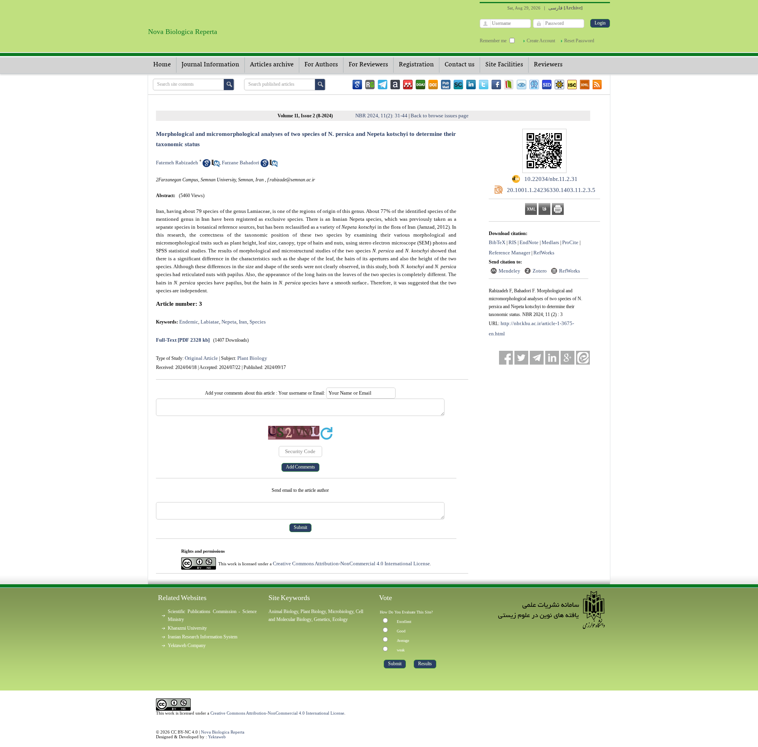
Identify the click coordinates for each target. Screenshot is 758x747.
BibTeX (497, 242)
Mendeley (509, 271)
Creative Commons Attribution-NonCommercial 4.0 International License (351, 563)
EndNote (529, 242)
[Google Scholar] (357, 84)
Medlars (550, 242)
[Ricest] (559, 84)
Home (162, 64)
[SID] (547, 84)
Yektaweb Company (187, 645)
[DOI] (433, 84)
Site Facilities (504, 64)
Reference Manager (509, 253)
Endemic (188, 322)
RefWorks (543, 253)
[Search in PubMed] (216, 165)
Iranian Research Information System (202, 637)
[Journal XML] (584, 84)
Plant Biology (252, 358)
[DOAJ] (420, 84)
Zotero (540, 271)
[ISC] (572, 84)
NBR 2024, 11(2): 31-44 (381, 116)
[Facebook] (496, 84)
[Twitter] (483, 84)
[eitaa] (583, 358)
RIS (512, 242)
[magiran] (509, 84)
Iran (243, 322)
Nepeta (228, 322)
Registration (416, 64)
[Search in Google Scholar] (206, 165)
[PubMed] (445, 84)
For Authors (321, 64)
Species (258, 322)
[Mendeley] (408, 84)
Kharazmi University (187, 628)
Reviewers (548, 64)
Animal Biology (283, 611)
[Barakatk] (534, 84)
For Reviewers (368, 64)
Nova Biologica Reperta (222, 732)
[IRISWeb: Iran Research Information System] (521, 84)
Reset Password (579, 40)
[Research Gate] (370, 84)
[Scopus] (458, 84)
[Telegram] (382, 84)
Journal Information (210, 64)
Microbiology (340, 611)
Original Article (201, 358)
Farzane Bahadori (240, 163)
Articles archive (272, 64)
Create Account (541, 40)
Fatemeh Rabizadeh (177, 163)
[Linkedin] (471, 84)
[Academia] (395, 84)
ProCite (570, 242)
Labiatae (210, 322)
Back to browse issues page (440, 116)
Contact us (460, 64)
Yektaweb (217, 736)
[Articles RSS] (597, 84)
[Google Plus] (567, 358)
